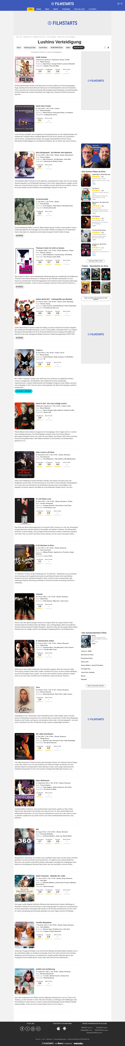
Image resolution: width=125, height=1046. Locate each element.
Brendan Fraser (58, 740)
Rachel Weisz (67, 836)
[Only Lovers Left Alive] (24, 464)
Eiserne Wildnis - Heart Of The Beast (92, 665)
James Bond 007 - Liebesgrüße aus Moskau (54, 299)
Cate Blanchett (59, 647)
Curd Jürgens (47, 206)
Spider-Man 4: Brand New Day (101, 174)
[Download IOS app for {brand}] (59, 1028)
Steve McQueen (48, 254)
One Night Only (85, 669)
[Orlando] (24, 606)
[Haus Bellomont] (24, 793)
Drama (62, 59)
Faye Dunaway (59, 254)
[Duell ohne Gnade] (24, 118)
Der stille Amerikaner (44, 734)
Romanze (65, 250)
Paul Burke (68, 254)
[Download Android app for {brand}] (65, 1028)
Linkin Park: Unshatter (88, 672)
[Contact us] (38, 1029)
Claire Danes (59, 505)
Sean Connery (48, 306)
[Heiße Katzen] (24, 69)
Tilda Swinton (59, 459)
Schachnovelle (42, 199)
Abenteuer (55, 59)
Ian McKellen (69, 357)
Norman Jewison (45, 252)
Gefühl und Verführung (45, 969)
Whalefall (84, 679)
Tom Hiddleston (48, 459)
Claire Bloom (57, 206)
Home (17, 36)
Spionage (70, 301)
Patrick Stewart (48, 357)
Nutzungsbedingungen (60, 1039)
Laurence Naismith (68, 64)
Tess (38, 687)
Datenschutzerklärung (73, 1039)
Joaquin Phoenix (48, 505)
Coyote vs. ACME (86, 651)
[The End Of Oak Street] (86, 235)
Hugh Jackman (59, 357)
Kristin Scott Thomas (62, 882)
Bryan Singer (44, 355)
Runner (83, 676)
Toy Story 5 (95, 188)
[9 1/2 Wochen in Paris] (24, 557)
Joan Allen (67, 159)
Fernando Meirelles (46, 834)
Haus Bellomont (42, 780)
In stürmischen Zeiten (45, 641)
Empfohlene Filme (27, 36)
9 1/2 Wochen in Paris (45, 545)
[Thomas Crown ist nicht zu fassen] (24, 260)
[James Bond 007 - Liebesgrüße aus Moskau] (24, 311)
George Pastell (57, 64)
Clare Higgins (47, 787)
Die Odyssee (96, 216)
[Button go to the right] (108, 47)
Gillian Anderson (58, 787)
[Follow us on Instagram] (33, 1029)
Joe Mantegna (58, 159)
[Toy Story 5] (86, 194)
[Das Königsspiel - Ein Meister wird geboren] (24, 165)
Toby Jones (64, 601)
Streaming (66, 9)
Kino (30, 9)
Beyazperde (85, 1030)
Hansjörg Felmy (67, 206)
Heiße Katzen (41, 57)
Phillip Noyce (44, 738)
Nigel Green (47, 64)
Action (60, 301)
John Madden (44, 927)
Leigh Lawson (67, 694)
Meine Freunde (66, 69)
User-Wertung (40, 118)
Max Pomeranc (48, 159)
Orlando (39, 594)
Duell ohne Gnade (43, 106)
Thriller (67, 59)
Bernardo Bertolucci (47, 973)
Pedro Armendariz (70, 306)
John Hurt (66, 929)
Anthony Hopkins (49, 836)
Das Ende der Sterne (87, 654)
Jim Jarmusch (45, 457)
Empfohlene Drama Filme (39, 36)
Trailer (94, 184)
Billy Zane (56, 601)
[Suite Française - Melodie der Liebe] (24, 888)
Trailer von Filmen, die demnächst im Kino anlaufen (95, 298)
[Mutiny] (86, 641)
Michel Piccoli (47, 112)
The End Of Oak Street (99, 230)
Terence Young (45, 303)
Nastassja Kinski (48, 694)
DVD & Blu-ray (79, 9)
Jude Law (59, 836)
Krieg (63, 878)
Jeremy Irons (64, 976)
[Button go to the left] (105, 47)
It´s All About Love (43, 499)
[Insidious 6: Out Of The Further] (86, 249)
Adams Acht (84, 662)
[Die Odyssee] (86, 222)
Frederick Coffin (68, 410)
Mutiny (94, 635)
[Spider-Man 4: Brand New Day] (86, 180)
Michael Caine (48, 740)
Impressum (49, 1039)
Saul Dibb (43, 880)
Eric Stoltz (68, 787)
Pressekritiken (39, 69)
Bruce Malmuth (45, 408)
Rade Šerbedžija (69, 740)
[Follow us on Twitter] (27, 1029)
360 (37, 829)
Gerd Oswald (44, 203)
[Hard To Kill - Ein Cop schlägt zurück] (24, 416)
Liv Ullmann (69, 112)
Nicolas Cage (47, 929)
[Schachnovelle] (24, 211)
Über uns (38, 1039)
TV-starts (92, 9)
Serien (38, 9)
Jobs (43, 1039)
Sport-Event (69, 155)
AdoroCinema (99, 1030)
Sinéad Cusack (55, 976)
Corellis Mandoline (43, 923)
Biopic (57, 155)
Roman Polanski (45, 692)
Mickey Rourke (48, 552)
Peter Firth (58, 694)
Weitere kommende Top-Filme (96, 685)
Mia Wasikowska (69, 459)
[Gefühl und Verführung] (24, 981)
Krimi (59, 250)
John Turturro (69, 647)
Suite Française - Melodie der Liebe (50, 876)
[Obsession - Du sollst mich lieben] (86, 208)
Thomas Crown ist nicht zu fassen (50, 248)
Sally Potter (44, 599)
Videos (55, 9)
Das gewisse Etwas (87, 658)
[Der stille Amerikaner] (24, 746)
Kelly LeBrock (58, 410)
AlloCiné (84, 1027)
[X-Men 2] (24, 362)
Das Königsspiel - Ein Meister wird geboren (54, 153)
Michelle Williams (49, 882)
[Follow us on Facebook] (22, 1029)
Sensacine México (92, 1032)
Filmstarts (57, 69)
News (47, 9)
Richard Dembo (45, 110)
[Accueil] (62, 3)
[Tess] (24, 699)
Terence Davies (45, 785)
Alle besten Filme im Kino (96, 261)
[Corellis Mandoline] (24, 935)
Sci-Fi (62, 352)
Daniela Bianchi (58, 306)
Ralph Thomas (45, 62)
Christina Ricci (48, 647)
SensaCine (99, 1027)
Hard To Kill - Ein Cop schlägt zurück (51, 403)
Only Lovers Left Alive (45, 452)
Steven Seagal (48, 410)
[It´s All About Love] (24, 511)
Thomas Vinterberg (46, 503)
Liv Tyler (46, 976)
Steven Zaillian (45, 157)
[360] (24, 841)
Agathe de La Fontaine (61, 552)
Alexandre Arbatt (58, 112)
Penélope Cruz (57, 929)
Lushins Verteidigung (51, 36)
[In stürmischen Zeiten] (24, 653)
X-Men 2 (39, 350)
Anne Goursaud (45, 550)
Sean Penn (68, 505)
